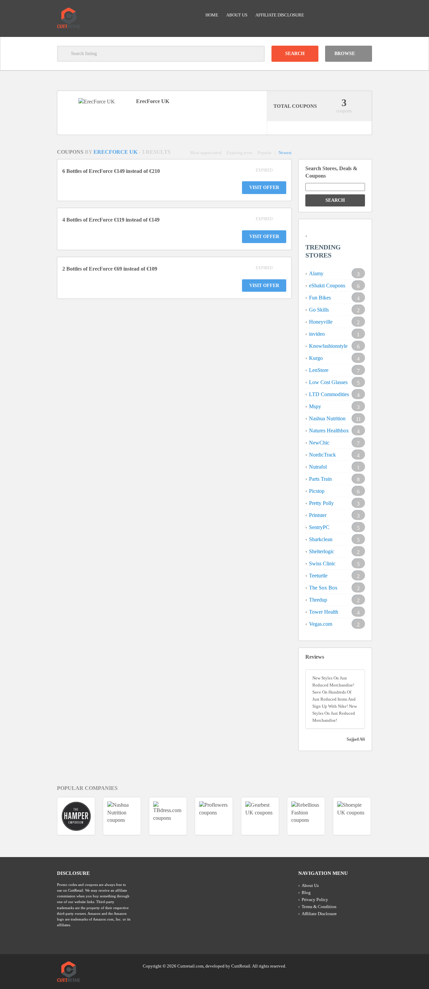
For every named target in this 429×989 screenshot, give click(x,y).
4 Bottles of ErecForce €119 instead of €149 (111, 220)
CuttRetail (240, 966)
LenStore (318, 370)
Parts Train (320, 479)
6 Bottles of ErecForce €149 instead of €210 (111, 171)
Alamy (316, 273)
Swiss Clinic (322, 563)
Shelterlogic (321, 551)
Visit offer (264, 187)
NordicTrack (322, 455)
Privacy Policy (315, 899)
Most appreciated (206, 152)
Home (211, 14)
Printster (317, 515)
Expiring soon (239, 152)
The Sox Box (323, 588)
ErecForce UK (116, 152)
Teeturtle (318, 575)
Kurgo (316, 358)
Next (384, 816)
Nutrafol (318, 467)
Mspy (315, 406)
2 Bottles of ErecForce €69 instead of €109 (109, 269)
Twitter (340, 965)
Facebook (366, 965)
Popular (264, 152)
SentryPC (319, 527)
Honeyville (320, 322)
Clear (256, 53)
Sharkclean (320, 539)
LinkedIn (353, 965)
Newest (285, 152)
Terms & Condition (319, 906)
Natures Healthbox (329, 430)
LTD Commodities (329, 394)
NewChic (319, 442)
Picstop (316, 491)
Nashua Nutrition (327, 418)
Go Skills (319, 310)
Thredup (318, 600)
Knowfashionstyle (328, 346)
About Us (236, 14)
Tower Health (323, 612)
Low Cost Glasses (328, 382)
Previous (45, 816)
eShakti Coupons (327, 285)
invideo (317, 334)
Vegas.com (320, 624)
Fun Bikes (320, 297)
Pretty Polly (321, 503)
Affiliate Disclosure (279, 14)
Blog (306, 892)
